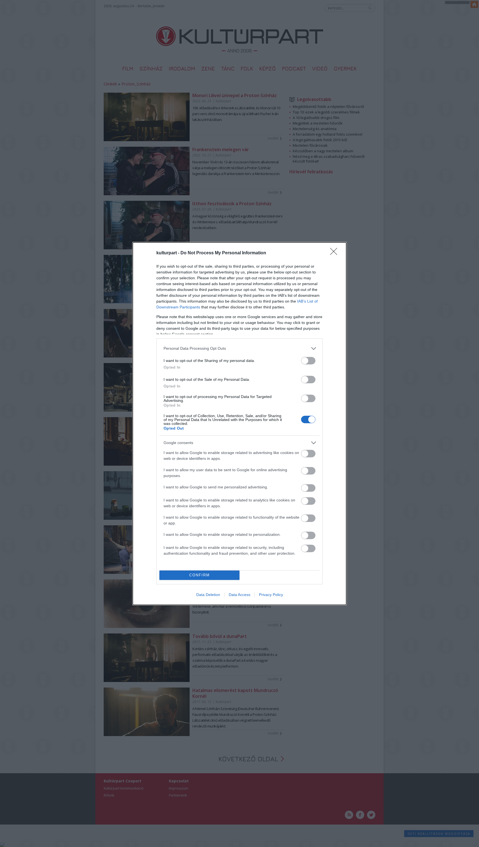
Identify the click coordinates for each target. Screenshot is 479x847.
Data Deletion (208, 594)
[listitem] (239, 348)
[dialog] (239, 423)
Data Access (239, 594)
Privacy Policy (271, 594)
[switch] (308, 360)
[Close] (335, 253)
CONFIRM (199, 575)
